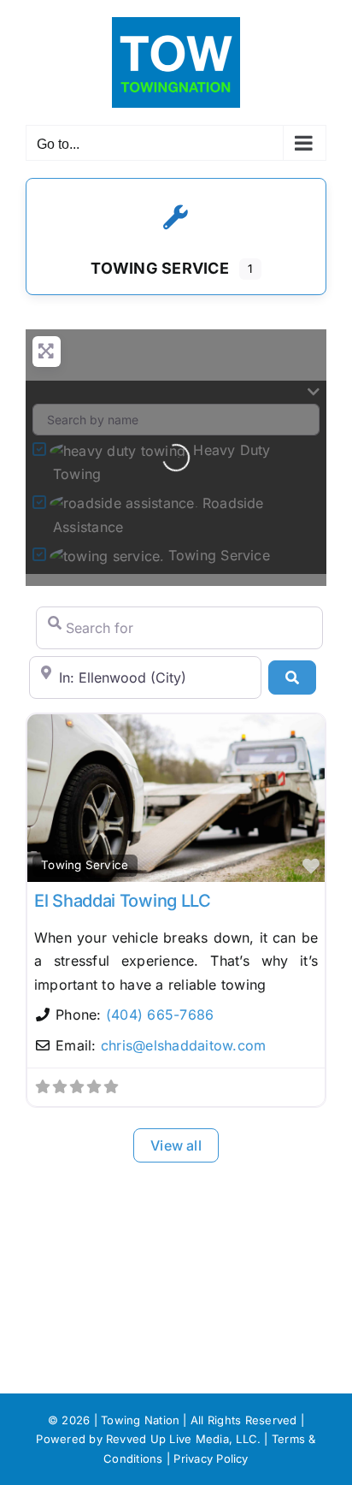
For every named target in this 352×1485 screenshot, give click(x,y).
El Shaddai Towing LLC (122, 900)
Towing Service (84, 865)
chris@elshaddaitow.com (183, 1045)
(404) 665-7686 (160, 1014)
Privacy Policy (210, 1458)
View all (176, 1145)
